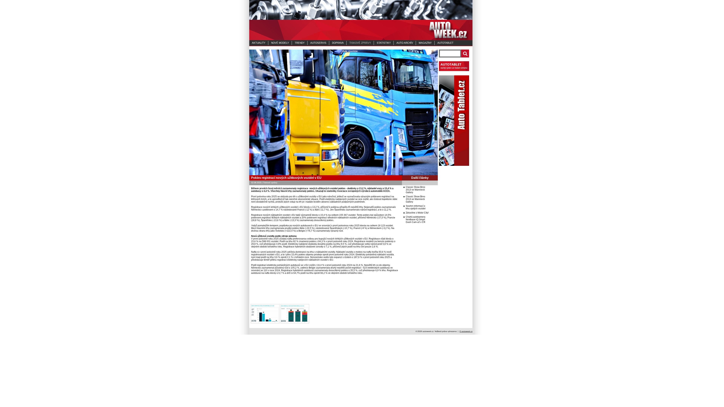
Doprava (338, 42)
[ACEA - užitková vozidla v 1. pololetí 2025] (265, 322)
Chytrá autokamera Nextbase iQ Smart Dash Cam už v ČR (415, 219)
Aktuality (258, 42)
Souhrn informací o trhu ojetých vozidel (416, 207)
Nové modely (280, 42)
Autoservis (318, 42)
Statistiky (384, 42)
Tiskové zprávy (360, 42)
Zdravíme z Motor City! (417, 212)
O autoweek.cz (465, 331)
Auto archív (405, 42)
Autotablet (445, 42)
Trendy (300, 42)
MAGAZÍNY (425, 42)
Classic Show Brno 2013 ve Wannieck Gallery (415, 190)
